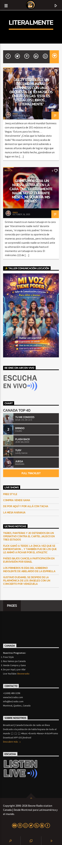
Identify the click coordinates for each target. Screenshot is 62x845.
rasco (15, 113)
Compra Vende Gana (16, 500)
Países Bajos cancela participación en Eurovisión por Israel (28, 560)
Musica (8, 70)
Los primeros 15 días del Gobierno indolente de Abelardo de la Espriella (29, 569)
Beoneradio (23, 673)
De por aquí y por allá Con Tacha (25, 506)
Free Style (10, 494)
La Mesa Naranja (14, 512)
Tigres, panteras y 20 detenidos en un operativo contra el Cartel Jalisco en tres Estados (29, 536)
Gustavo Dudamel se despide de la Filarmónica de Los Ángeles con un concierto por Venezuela (26, 581)
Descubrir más (10, 741)
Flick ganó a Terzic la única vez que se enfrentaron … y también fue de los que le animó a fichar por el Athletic (30, 549)
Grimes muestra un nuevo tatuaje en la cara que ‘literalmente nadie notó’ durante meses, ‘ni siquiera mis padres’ (30, 191)
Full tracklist (31, 473)
